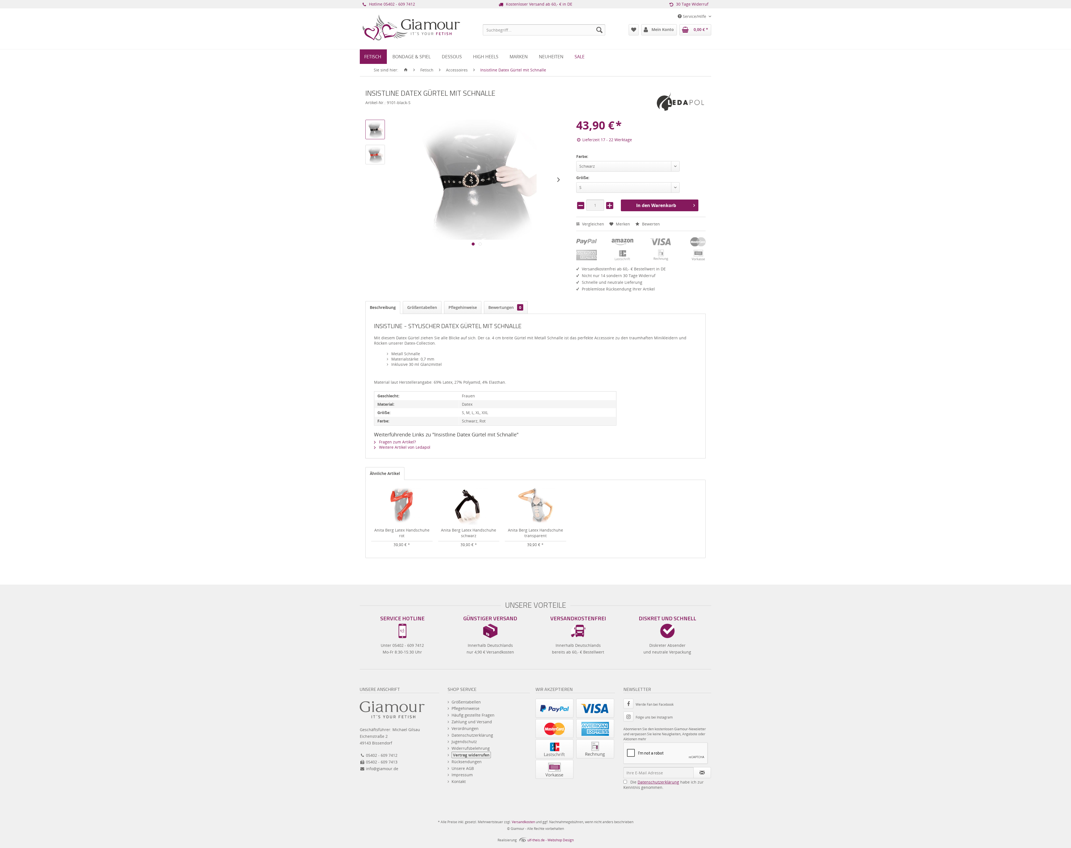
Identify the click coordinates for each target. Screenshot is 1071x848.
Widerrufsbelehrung (471, 748)
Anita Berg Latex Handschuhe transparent (535, 532)
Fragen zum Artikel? (397, 442)
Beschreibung (383, 307)
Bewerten (650, 224)
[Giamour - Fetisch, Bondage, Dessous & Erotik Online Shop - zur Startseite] (411, 35)
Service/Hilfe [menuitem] (694, 16)
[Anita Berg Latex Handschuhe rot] (402, 505)
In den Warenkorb (656, 205)
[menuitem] (544, 29)
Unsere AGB (463, 768)
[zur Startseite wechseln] (406, 70)
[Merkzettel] (634, 29)
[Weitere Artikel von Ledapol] (680, 101)
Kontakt (459, 781)
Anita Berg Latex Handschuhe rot (402, 532)
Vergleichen (592, 224)
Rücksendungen (467, 761)
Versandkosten (523, 822)
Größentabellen (422, 307)
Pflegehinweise (462, 307)
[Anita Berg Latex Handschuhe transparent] (535, 505)
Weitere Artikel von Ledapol (404, 447)
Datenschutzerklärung (472, 735)
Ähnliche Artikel (385, 473)
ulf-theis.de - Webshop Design (550, 840)
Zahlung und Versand (472, 721)
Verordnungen (465, 728)
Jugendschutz (464, 741)
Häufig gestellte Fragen (473, 715)
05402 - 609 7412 (399, 4)
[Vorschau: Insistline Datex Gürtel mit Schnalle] (375, 129)
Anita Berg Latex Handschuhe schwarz (468, 532)
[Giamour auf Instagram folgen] (629, 717)
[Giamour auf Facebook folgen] (629, 704)
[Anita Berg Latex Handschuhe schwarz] (469, 505)
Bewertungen (504, 307)
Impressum (462, 774)
